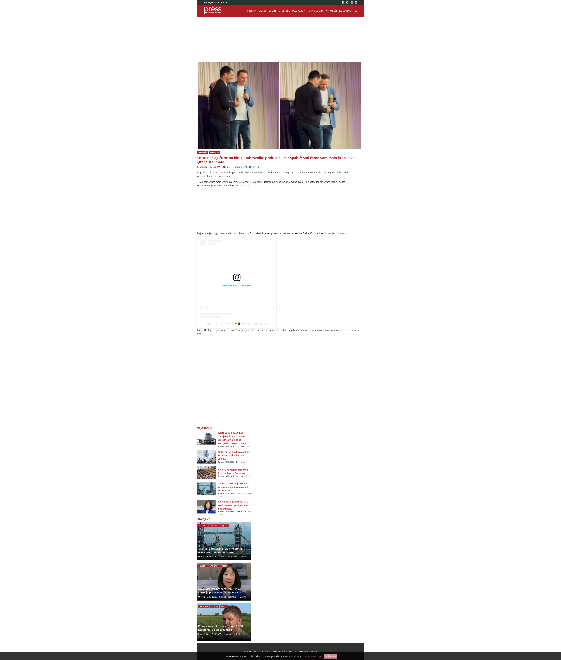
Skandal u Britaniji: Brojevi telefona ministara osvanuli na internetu (233, 487)
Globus (239, 493)
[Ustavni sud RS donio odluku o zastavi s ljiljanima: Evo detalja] (206, 456)
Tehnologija (315, 10)
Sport (272, 10)
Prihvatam (330, 656)
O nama (264, 651)
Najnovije (214, 152)
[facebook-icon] (343, 2)
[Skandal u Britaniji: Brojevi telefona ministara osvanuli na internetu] (206, 488)
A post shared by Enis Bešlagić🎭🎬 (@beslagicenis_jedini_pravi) (237, 323)
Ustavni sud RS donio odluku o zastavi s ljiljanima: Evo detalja (234, 455)
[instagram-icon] (356, 2)
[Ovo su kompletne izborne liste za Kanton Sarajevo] (206, 472)
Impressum (250, 651)
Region (214, 606)
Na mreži (331, 10)
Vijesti (251, 10)
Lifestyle (284, 10)
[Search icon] (356, 10)
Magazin (297, 10)
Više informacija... (314, 656)
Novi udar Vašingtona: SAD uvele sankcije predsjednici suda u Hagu (233, 505)
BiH (237, 462)
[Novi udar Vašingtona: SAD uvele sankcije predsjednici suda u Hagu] (206, 506)
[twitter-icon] (347, 2)
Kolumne (345, 10)
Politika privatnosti (306, 651)
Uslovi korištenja (281, 651)
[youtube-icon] (352, 2)
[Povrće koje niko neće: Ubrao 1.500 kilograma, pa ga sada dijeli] (224, 622)
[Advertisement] (251, 40)
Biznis (262, 10)
